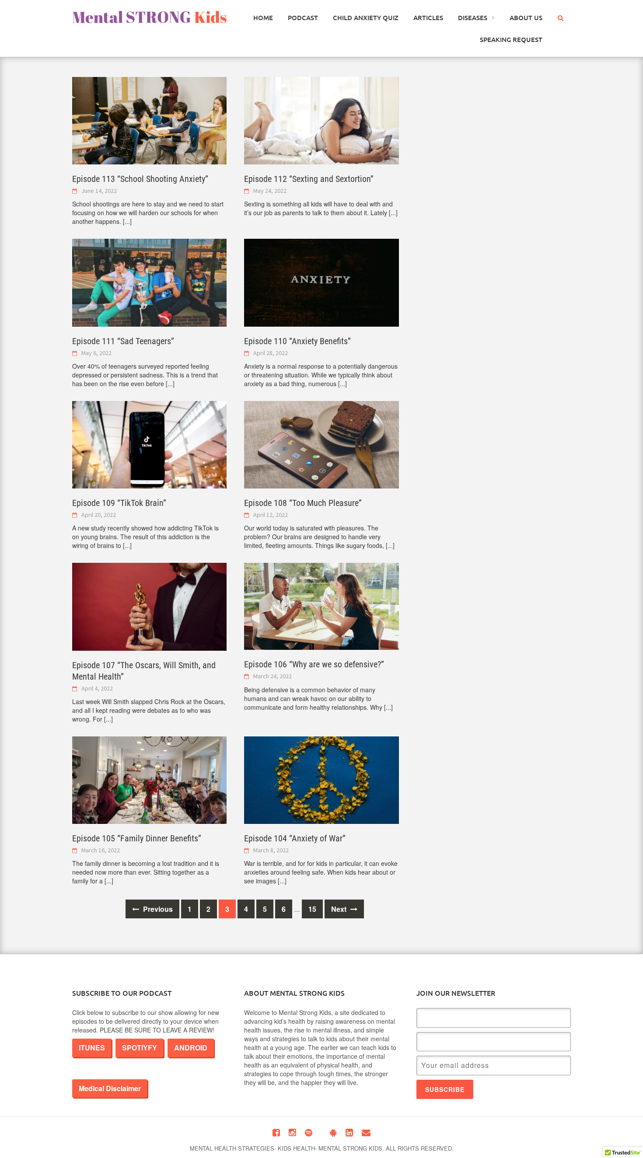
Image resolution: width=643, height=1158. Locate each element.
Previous (157, 909)
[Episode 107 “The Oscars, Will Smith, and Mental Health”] (149, 605)
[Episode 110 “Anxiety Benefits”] (321, 281)
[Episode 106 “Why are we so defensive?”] (321, 605)
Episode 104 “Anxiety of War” (295, 838)
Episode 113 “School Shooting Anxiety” (140, 179)
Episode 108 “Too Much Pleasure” (303, 503)
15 (312, 909)
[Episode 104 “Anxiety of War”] (321, 779)
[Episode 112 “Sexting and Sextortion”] (321, 119)
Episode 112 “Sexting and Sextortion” (309, 179)
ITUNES (92, 1048)
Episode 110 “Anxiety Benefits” (297, 341)
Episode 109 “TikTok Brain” (119, 503)
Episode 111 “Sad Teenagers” (123, 341)
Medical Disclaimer (110, 1088)
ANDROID (190, 1048)
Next (339, 909)
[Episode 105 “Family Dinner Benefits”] (149, 779)
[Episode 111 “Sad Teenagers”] (149, 281)
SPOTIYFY (139, 1048)
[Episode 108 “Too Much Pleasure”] (321, 443)
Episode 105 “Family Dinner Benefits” (136, 838)
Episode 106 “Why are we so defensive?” (314, 664)
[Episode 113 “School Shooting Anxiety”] (149, 119)
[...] (127, 221)
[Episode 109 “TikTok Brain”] (149, 443)
